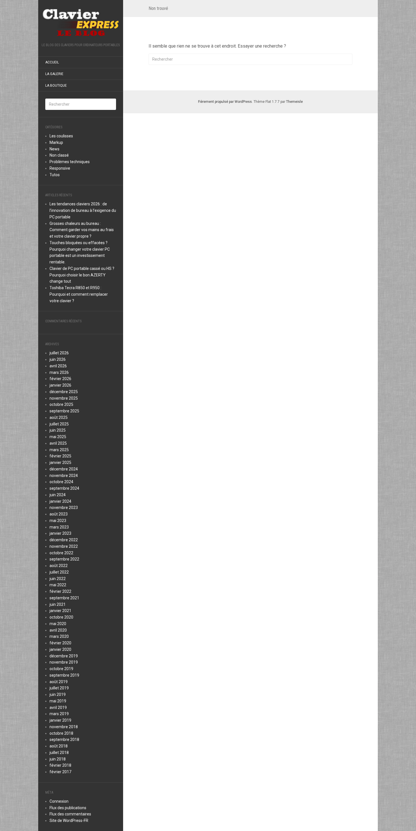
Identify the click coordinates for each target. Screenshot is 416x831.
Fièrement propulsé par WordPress (225, 102)
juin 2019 (58, 694)
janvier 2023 (60, 533)
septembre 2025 (64, 411)
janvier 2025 (60, 462)
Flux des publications (68, 808)
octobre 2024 (61, 482)
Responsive (60, 168)
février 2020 (60, 643)
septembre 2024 (64, 488)
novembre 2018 (64, 727)
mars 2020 (59, 636)
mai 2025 (58, 436)
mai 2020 (58, 623)
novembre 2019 (64, 662)
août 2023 (59, 514)
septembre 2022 (64, 559)
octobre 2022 (61, 553)
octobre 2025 (61, 404)
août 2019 (59, 681)
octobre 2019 (61, 668)
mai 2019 (58, 701)
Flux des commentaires (70, 814)
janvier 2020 (60, 649)
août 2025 (59, 417)
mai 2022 (58, 585)
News (54, 149)
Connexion (59, 801)
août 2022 (59, 565)
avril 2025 (58, 443)
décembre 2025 (64, 391)
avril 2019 (58, 707)
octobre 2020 (61, 617)
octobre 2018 (61, 733)
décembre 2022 (64, 540)
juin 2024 (58, 495)
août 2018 (59, 746)
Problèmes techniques (70, 161)
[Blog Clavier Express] (80, 23)
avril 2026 (58, 366)
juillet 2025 (59, 424)
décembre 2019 (64, 656)
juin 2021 (58, 604)
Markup (56, 142)
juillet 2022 (59, 572)
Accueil (52, 62)
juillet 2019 (59, 688)
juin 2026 (58, 359)
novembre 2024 (64, 475)
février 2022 (60, 591)
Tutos (55, 174)
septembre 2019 (64, 675)
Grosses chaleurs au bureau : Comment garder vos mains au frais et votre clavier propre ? (82, 230)
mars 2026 (59, 372)
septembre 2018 (64, 739)
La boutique (56, 86)
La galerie (54, 74)
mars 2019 (59, 713)
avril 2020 (58, 630)
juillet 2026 (59, 353)
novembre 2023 (64, 507)
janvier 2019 (60, 720)
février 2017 (60, 772)
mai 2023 (58, 520)
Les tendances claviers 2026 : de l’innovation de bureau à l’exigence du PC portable (83, 210)
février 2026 (60, 378)
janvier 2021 (60, 610)
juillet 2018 (59, 752)
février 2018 (60, 765)
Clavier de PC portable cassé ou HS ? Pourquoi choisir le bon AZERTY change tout (82, 275)
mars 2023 (59, 527)
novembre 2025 (64, 398)
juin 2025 (58, 430)
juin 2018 (58, 759)
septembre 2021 (64, 598)
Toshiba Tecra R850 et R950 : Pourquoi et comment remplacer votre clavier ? (79, 294)
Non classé (59, 155)
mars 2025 (59, 450)
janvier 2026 (60, 385)
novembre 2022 (64, 546)
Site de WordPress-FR (69, 820)
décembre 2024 (64, 469)
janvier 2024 (60, 501)
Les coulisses (61, 136)
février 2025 (60, 456)
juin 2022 (58, 578)
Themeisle (294, 102)
